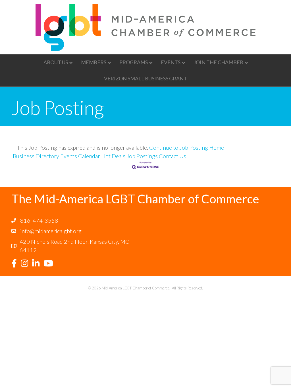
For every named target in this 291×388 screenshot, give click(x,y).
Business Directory (36, 156)
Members (93, 62)
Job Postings (142, 156)
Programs (133, 62)
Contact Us (172, 156)
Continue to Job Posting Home (186, 147)
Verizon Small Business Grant (145, 78)
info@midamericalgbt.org (51, 231)
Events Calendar (80, 156)
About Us (55, 62)
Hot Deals (113, 156)
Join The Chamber (218, 62)
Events (170, 62)
